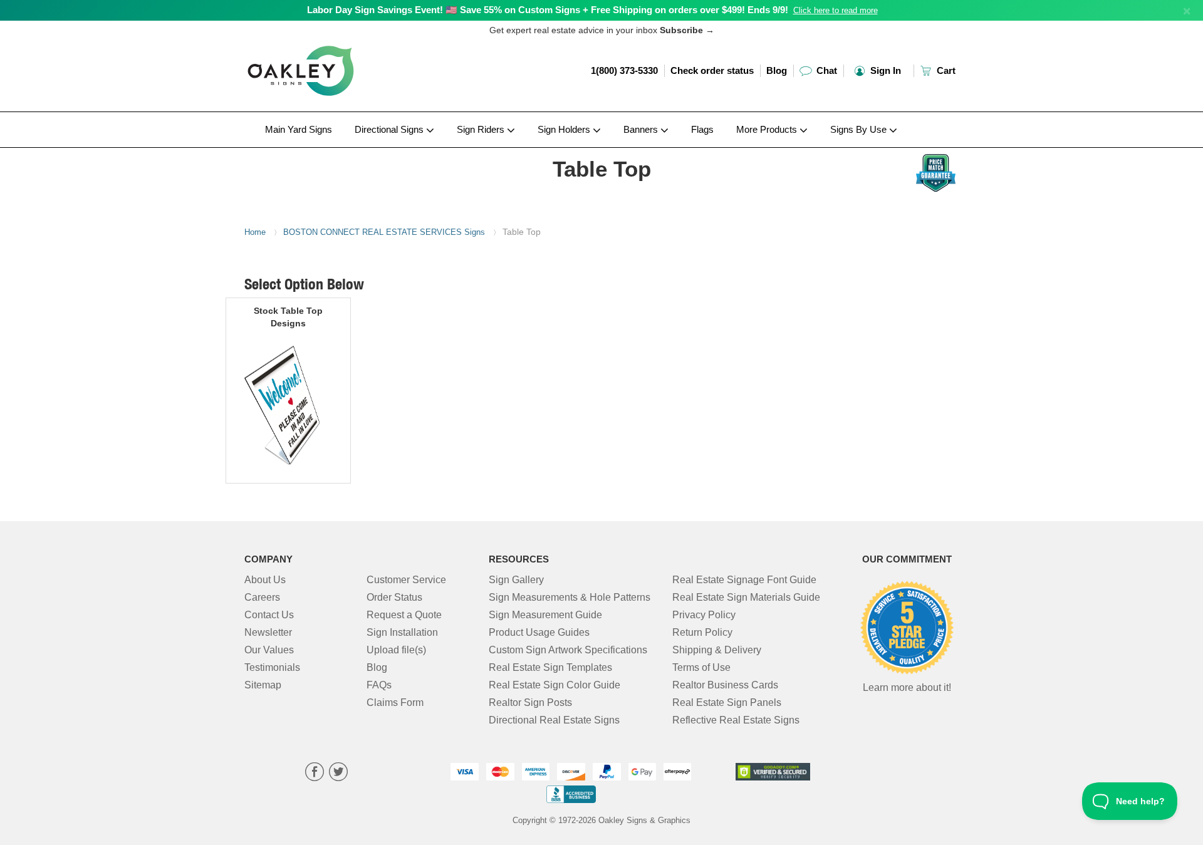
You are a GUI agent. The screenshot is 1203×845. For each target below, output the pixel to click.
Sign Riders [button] (482, 129)
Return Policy (702, 632)
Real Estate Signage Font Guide (744, 579)
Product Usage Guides (539, 632)
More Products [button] (767, 129)
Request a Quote (404, 614)
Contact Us (269, 614)
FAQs (379, 685)
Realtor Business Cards (725, 685)
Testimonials (272, 667)
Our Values (269, 650)
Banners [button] (641, 129)
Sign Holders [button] (565, 129)
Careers (262, 597)
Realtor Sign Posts (530, 702)
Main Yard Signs (298, 129)
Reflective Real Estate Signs (735, 720)
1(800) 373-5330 (624, 70)
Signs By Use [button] (859, 129)
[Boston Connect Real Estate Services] (326, 151)
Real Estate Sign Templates (550, 667)
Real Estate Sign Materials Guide (746, 597)
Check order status (712, 70)
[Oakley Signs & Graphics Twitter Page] (338, 773)
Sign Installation (402, 632)
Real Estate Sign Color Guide (554, 685)
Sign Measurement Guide (545, 614)
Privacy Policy (704, 614)
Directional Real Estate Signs (554, 720)
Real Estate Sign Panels (726, 702)
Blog (776, 70)
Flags (702, 129)
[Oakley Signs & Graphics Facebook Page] (314, 773)
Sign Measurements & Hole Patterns (569, 597)
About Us (265, 579)
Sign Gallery (516, 579)
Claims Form (395, 702)
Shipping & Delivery (716, 650)
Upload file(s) (396, 650)
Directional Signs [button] (390, 129)
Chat (825, 70)
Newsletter (268, 632)
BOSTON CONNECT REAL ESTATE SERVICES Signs (384, 232)
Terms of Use (701, 667)
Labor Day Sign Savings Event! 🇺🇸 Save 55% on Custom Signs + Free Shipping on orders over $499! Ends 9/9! (547, 9)
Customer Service (406, 579)
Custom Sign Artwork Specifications (568, 650)
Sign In (884, 70)
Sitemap (262, 685)
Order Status (394, 597)
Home (255, 232)
